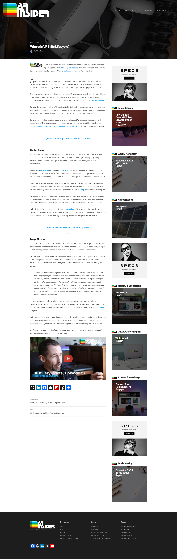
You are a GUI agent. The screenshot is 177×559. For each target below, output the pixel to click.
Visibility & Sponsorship (99, 532)
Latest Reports (126, 532)
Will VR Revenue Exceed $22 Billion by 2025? (68, 227)
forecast (65, 170)
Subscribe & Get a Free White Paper (124, 163)
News (126, 10)
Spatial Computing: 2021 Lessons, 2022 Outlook (68, 138)
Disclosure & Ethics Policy (69, 538)
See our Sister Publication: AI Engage (123, 387)
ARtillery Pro (125, 529)
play (73, 212)
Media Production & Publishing (101, 538)
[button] (129, 128)
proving (81, 189)
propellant (70, 209)
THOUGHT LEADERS (164, 10)
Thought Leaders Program (99, 535)
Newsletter (94, 526)
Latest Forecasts (126, 535)
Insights (135, 10)
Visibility (148, 10)
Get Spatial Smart (121, 207)
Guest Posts (95, 529)
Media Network (65, 535)
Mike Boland (40, 51)
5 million (101, 307)
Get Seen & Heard (121, 293)
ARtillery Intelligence (128, 526)
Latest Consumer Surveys (129, 538)
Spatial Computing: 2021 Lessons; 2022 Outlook (57, 126)
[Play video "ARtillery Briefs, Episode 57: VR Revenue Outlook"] (68, 358)
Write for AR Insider (121, 339)
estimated (44, 170)
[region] (129, 128)
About (118, 10)
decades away (98, 100)
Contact (63, 532)
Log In (62, 529)
